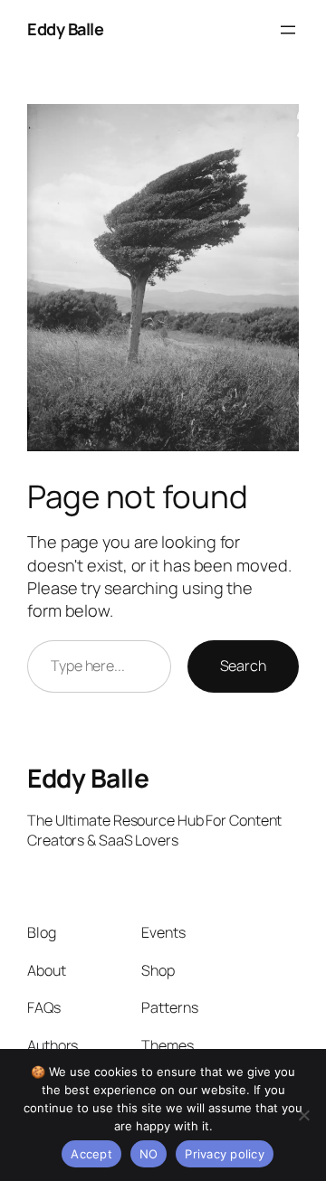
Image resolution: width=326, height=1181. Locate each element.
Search (243, 666)
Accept (91, 1154)
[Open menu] (288, 30)
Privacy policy (224, 1154)
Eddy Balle (65, 29)
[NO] (303, 1115)
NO (148, 1154)
